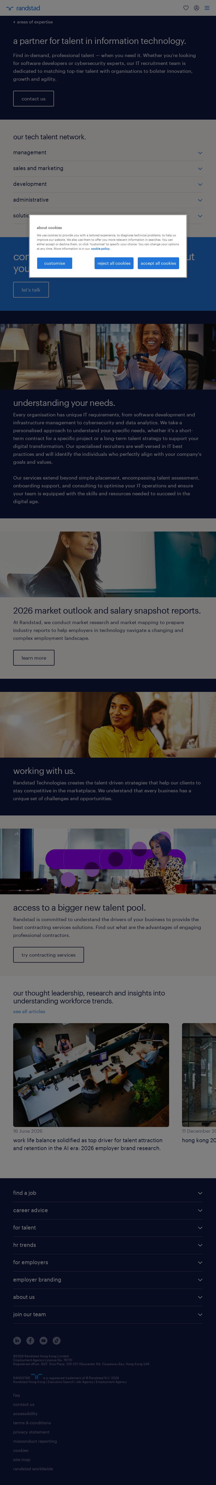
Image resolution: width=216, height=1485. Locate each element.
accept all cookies (158, 263)
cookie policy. (100, 248)
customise (54, 263)
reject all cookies (114, 263)
